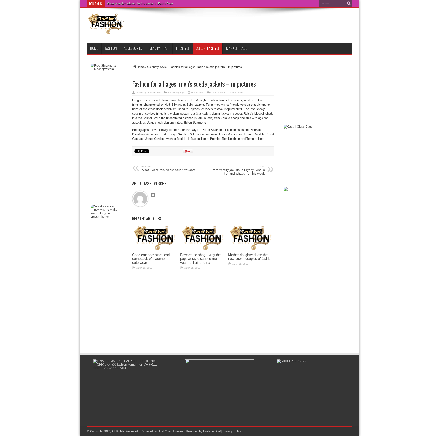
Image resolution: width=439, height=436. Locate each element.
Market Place (236, 48)
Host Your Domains (170, 431)
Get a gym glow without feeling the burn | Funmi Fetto (140, 3)
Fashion (111, 48)
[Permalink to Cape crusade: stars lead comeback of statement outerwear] (155, 249)
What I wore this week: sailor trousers (168, 168)
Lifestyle (182, 48)
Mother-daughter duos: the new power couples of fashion (250, 257)
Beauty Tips (158, 48)
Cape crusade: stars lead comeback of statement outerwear (151, 258)
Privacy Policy (232, 431)
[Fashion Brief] (106, 31)
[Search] (348, 3)
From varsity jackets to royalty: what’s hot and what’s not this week (238, 170)
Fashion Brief (155, 92)
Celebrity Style (207, 48)
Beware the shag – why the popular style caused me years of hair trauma (200, 258)
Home (94, 48)
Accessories (133, 48)
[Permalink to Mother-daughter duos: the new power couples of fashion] (251, 249)
